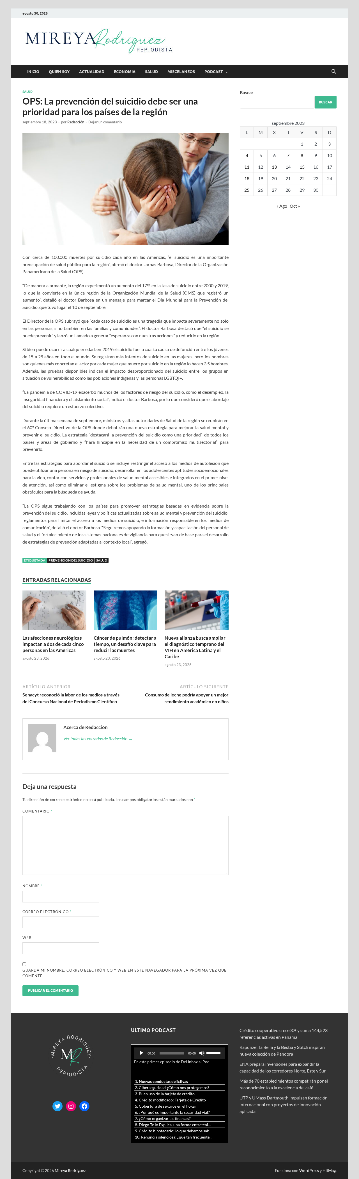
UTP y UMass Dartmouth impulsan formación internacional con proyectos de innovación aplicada (284, 1104)
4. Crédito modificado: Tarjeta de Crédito (170, 1099)
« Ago (282, 206)
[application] (179, 1053)
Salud (151, 71)
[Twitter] (57, 1106)
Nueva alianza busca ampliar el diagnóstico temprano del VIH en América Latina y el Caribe (195, 647)
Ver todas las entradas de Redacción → (98, 738)
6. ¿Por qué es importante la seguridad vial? (172, 1112)
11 (246, 166)
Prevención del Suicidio (71, 560)
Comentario (37, 811)
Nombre (32, 886)
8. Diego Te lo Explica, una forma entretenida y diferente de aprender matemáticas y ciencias (174, 1124)
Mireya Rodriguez (70, 1170)
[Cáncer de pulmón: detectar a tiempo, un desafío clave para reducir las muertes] (126, 612)
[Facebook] (84, 1106)
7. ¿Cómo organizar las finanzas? (163, 1118)
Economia (124, 71)
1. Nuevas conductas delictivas (161, 1081)
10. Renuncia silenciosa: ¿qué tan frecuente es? (174, 1137)
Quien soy (59, 71)
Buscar (247, 92)
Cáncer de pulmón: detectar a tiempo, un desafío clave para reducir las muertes (125, 644)
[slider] (214, 1052)
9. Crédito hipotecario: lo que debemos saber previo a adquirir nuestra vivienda (174, 1130)
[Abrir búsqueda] (334, 71)
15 (302, 166)
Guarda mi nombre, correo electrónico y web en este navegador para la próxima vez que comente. (124, 973)
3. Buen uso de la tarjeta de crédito (165, 1093)
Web (26, 937)
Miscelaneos (181, 71)
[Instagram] (71, 1106)
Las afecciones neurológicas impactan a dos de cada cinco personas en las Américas (53, 644)
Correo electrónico (47, 911)
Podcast (213, 71)
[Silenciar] (202, 1053)
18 (246, 178)
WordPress (309, 1170)
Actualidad (91, 71)
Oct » (295, 206)
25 (246, 190)
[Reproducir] (141, 1053)
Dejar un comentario (105, 122)
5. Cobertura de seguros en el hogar (165, 1106)
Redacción (75, 122)
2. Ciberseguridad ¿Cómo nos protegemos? (172, 1087)
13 (274, 166)
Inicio (33, 71)
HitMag (329, 1170)
